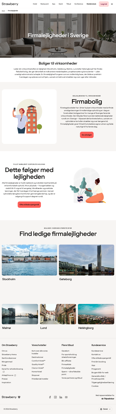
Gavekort (65, 351)
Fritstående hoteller (40, 379)
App (93, 365)
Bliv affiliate (66, 361)
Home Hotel (37, 371)
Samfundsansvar (9, 358)
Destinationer (37, 357)
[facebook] (50, 397)
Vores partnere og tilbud (72, 378)
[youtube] (66, 397)
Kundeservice (97, 351)
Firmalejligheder (68, 368)
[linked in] (60, 397)
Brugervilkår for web (100, 372)
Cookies (95, 386)
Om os (4, 351)
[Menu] (112, 4)
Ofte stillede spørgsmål (101, 358)
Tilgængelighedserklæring (103, 382)
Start (3, 11)
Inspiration (6, 382)
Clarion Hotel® (38, 368)
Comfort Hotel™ (38, 361)
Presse (4, 379)
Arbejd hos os (7, 375)
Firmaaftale (66, 364)
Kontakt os (96, 354)
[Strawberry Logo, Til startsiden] (10, 4)
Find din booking (99, 362)
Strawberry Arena (9, 354)
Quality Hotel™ (38, 364)
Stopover (36, 375)
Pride (4, 365)
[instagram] (55, 397)
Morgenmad (7, 362)
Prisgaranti (96, 369)
